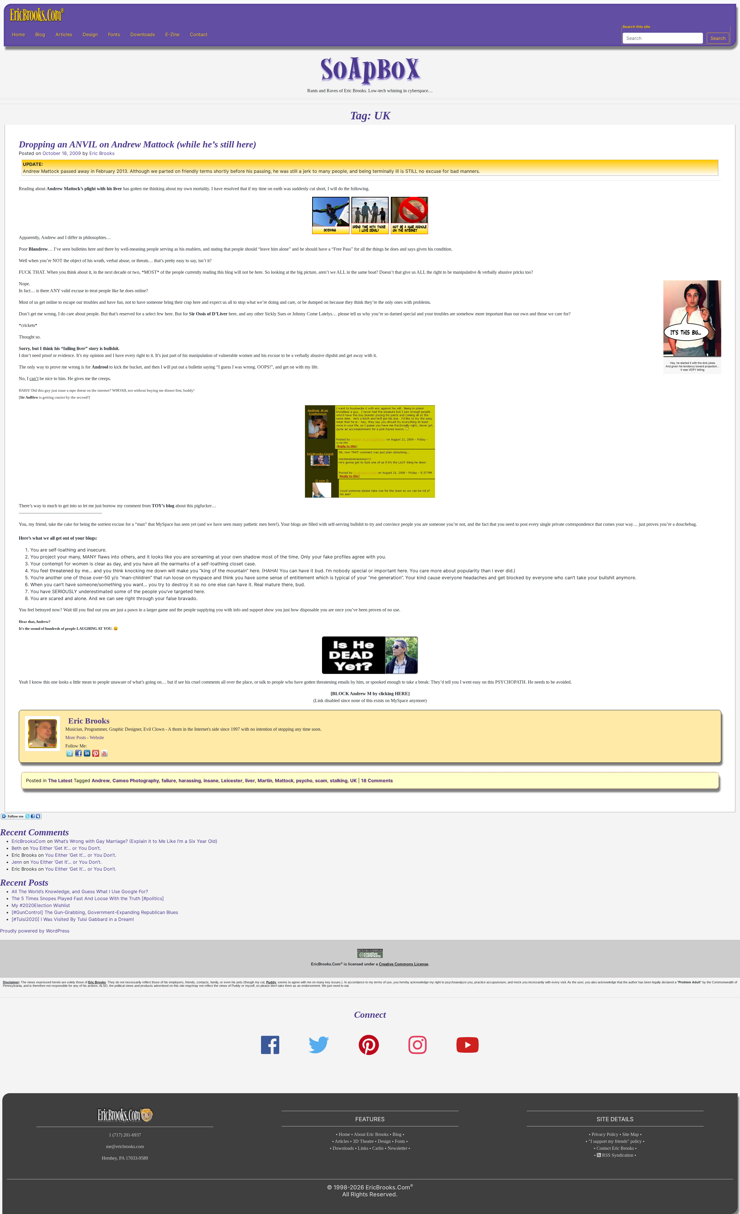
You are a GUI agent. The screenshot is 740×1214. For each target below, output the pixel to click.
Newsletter (397, 1148)
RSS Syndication (617, 1155)
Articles (64, 34)
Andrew (101, 780)
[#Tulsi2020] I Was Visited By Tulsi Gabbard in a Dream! (73, 919)
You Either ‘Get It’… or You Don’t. (65, 848)
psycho (304, 780)
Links (363, 1148)
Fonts (114, 34)
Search (718, 38)
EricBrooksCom (29, 841)
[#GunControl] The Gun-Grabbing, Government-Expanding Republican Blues (95, 912)
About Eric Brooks (371, 1134)
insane (211, 780)
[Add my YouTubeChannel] (467, 1045)
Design (90, 34)
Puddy (271, 982)
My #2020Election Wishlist (41, 905)
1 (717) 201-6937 (125, 1134)
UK (353, 780)
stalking (338, 780)
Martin (265, 780)
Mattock (284, 780)
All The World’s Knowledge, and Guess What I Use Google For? (80, 891)
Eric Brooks (101, 153)
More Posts (75, 737)
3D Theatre (363, 1141)
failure (169, 780)
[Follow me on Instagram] (418, 1045)
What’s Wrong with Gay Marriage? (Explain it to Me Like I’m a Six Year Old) (135, 841)
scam (321, 780)
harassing (190, 780)
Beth (16, 848)
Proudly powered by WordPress (34, 931)
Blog (40, 34)
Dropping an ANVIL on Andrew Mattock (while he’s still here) (137, 144)
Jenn (17, 862)
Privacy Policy (605, 1134)
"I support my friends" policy (615, 1141)
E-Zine (172, 34)
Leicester (232, 780)
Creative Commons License (403, 964)
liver (250, 780)
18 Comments (377, 780)
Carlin (378, 1148)
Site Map (630, 1134)
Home (18, 34)
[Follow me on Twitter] (319, 1045)
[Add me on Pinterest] (369, 1045)
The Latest (60, 780)
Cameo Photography (135, 780)
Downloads (142, 34)
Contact (199, 34)
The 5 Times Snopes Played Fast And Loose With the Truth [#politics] (88, 898)
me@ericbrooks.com (125, 1146)
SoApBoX (370, 68)
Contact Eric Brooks (615, 1148)
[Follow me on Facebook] (270, 1045)
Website (97, 737)
